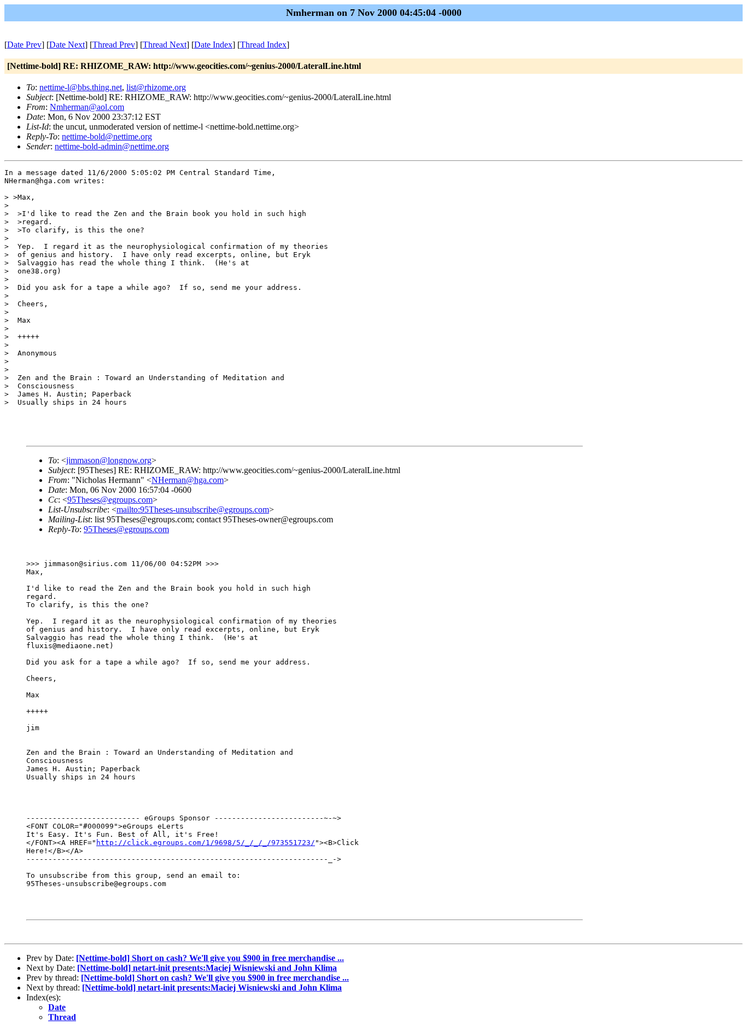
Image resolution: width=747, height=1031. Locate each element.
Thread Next (164, 44)
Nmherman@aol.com (87, 107)
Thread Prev (113, 44)
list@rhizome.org (156, 87)
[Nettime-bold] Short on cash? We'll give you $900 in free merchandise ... (210, 958)
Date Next (67, 44)
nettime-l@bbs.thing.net (80, 87)
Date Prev (24, 44)
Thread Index (263, 44)
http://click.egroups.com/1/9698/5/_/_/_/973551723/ (205, 842)
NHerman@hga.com (187, 480)
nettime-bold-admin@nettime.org (112, 146)
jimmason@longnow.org (108, 460)
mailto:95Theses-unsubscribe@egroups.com (192, 509)
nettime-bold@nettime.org (107, 136)
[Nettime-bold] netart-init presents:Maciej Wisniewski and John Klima (207, 967)
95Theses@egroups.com (110, 499)
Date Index (213, 44)
